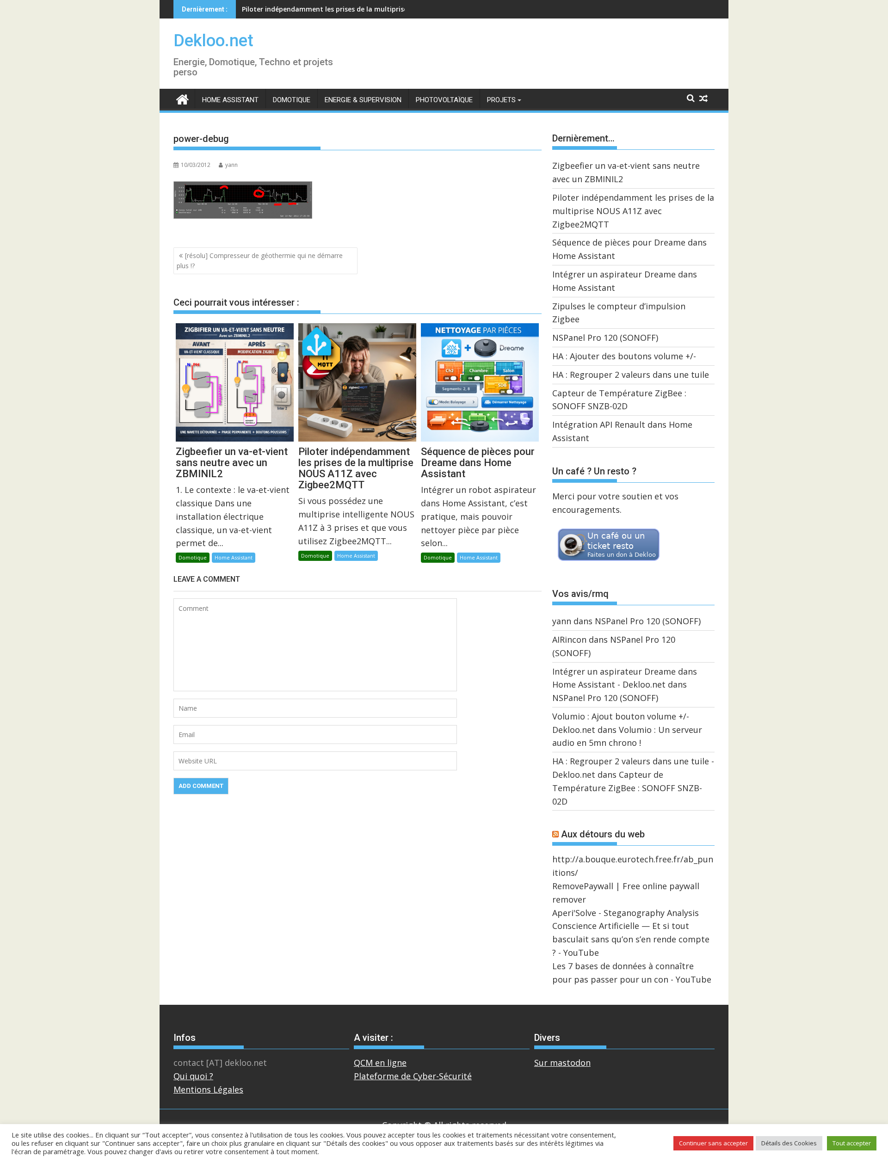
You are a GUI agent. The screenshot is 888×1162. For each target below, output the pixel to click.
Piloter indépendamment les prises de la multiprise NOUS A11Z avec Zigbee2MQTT (633, 211)
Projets (501, 100)
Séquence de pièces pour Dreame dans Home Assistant (330, 9)
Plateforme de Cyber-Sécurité (413, 1076)
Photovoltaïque (444, 100)
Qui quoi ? (193, 1076)
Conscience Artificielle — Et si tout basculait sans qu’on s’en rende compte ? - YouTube (630, 939)
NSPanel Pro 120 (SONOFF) (605, 337)
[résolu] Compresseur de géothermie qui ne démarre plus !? (260, 260)
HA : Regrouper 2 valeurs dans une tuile (630, 374)
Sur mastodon (562, 1062)
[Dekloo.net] (182, 98)
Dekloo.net (213, 40)
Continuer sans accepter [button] (713, 1143)
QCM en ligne (380, 1062)
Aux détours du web (603, 834)
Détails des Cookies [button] (789, 1143)
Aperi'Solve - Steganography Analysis (625, 912)
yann (231, 165)
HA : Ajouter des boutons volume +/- (624, 356)
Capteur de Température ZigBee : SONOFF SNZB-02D (627, 788)
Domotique (291, 100)
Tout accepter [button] (851, 1143)
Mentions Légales (208, 1089)
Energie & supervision (363, 100)
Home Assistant (230, 100)
